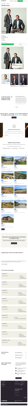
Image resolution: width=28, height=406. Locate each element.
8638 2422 (16, 317)
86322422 (20, 292)
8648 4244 (3, 35)
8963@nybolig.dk (4, 36)
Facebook (3, 38)
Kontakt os (20, 44)
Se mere (3, 229)
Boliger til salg (23, 381)
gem (13, 165)
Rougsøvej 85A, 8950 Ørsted (23, 286)
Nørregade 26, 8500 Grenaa (23, 336)
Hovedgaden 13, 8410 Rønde (22, 303)
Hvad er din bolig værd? (4, 404)
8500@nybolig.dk (22, 335)
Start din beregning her (4, 264)
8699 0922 (20, 342)
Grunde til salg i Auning (15, 148)
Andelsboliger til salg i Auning (6, 148)
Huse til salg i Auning (21, 148)
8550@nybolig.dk (21, 310)
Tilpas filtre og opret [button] (14, 243)
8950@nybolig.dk (22, 285)
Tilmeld (25, 397)
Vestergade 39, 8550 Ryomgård (22, 311)
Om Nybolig (16, 381)
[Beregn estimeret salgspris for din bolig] (23, 135)
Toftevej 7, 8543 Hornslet (23, 278)
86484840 (21, 284)
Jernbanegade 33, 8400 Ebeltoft (22, 328)
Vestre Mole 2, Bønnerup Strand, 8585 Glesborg (20, 318)
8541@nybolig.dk (21, 343)
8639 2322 (20, 309)
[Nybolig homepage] (4, 400)
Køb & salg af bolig (22, 384)
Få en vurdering (7, 44)
